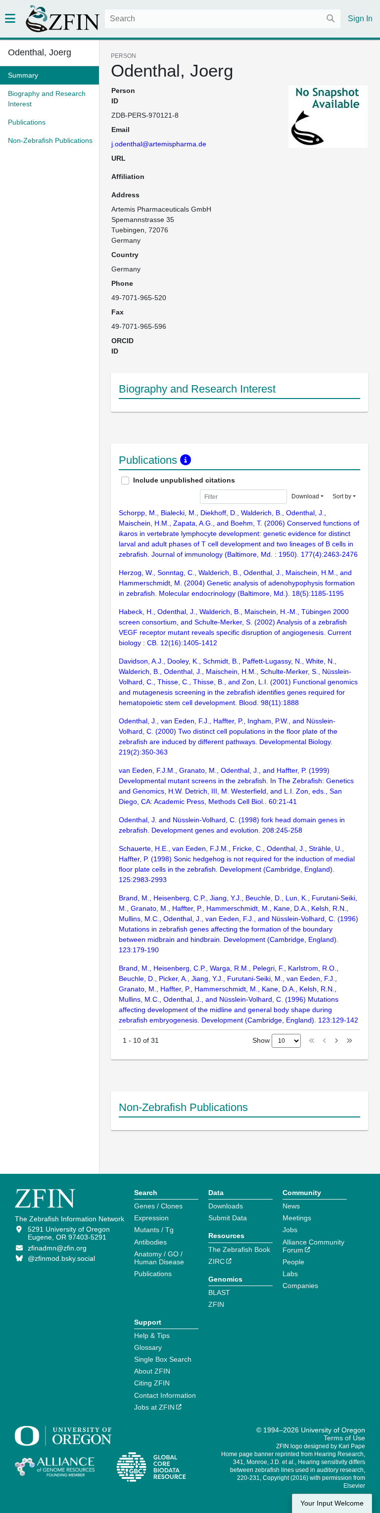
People (293, 1262)
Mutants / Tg (154, 1230)
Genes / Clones (158, 1206)
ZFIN (216, 1304)
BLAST (219, 1292)
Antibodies (150, 1242)
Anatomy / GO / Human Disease (159, 1258)
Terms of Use (344, 1438)
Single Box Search (162, 1359)
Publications (153, 1274)
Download (305, 496)
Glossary (148, 1347)
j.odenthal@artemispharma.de (158, 144)
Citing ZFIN (152, 1383)
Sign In (360, 18)
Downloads (225, 1206)
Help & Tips (152, 1335)
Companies (300, 1286)
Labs (290, 1274)
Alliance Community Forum (313, 1246)
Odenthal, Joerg (39, 52)
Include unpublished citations (184, 480)
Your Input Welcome (332, 1503)
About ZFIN (152, 1371)
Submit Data (227, 1218)
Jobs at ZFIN (154, 1407)
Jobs (290, 1230)
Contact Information (165, 1395)
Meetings (297, 1218)
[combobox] (222, 18)
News (291, 1206)
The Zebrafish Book (239, 1249)
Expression (151, 1218)
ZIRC (216, 1261)
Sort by (341, 496)
